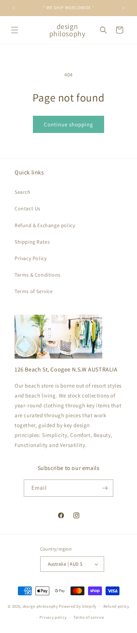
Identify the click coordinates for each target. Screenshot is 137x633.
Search (23, 192)
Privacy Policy (30, 258)
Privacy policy (52, 617)
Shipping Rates (32, 241)
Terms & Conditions (38, 274)
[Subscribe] (105, 488)
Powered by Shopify (77, 605)
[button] (15, 30)
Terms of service (88, 617)
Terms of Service (34, 291)
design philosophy (40, 605)
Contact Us (28, 208)
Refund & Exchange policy (45, 225)
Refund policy (116, 606)
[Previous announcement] (13, 8)
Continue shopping (68, 124)
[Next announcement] (123, 8)
